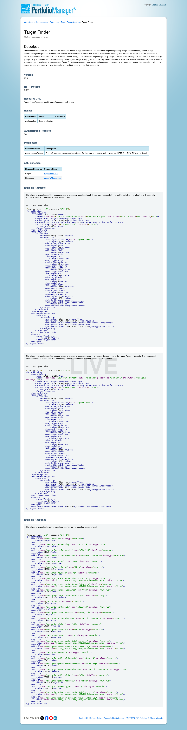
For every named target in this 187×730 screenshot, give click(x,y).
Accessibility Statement (114, 718)
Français (162, 4)
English (155, 4)
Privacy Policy (96, 718)
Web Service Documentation (36, 22)
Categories (54, 22)
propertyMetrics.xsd (52, 177)
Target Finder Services (70, 22)
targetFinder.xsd (51, 173)
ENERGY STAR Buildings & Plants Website (144, 718)
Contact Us (84, 718)
